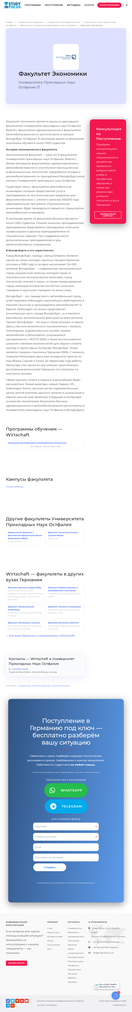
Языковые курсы (76, 961)
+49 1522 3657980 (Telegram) (106, 947)
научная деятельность (61, 686)
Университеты (75, 928)
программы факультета (41, 686)
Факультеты (73, 932)
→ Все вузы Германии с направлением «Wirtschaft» (40, 635)
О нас (49, 928)
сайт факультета (24, 686)
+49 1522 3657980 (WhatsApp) (106, 942)
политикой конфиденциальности (81, 883)
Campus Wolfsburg (14, 487)
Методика (73, 5)
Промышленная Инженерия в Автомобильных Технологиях (37, 443)
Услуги (89, 5)
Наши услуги (53, 932)
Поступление (54, 5)
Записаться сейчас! (108, 215)
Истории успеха (55, 936)
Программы (33, 5)
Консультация (109, 5)
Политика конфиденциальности (60, 1001)
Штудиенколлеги (76, 936)
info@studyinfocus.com (103, 953)
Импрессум (52, 1005)
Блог (49, 949)
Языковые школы (76, 957)
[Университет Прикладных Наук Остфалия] (38, 87)
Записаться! (16, 963)
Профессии (73, 965)
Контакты (41, 1001)
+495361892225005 (19, 669)
